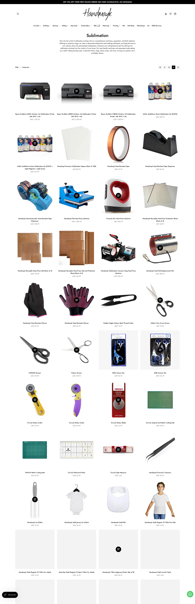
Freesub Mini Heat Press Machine (118, 218)
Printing (115, 26)
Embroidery (85, 26)
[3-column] (169, 67)
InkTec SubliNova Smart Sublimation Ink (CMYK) (160, 114)
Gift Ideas (130, 26)
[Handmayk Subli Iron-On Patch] (160, 549)
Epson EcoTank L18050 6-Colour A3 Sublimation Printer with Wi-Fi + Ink (118, 115)
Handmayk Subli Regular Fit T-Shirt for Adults (35, 572)
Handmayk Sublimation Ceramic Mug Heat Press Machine (118, 272)
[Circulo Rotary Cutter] (76, 400)
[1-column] (160, 67)
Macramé (74, 26)
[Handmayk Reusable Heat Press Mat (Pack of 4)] (35, 248)
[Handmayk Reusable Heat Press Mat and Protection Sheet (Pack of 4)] (76, 248)
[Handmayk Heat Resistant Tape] (118, 143)
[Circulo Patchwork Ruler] (76, 449)
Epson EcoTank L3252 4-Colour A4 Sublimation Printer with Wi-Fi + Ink (35, 115)
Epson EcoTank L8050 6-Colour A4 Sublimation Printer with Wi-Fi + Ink (76, 115)
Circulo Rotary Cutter (34, 423)
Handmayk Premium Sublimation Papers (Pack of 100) (76, 166)
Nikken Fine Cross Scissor (160, 323)
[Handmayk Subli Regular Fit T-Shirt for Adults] (35, 549)
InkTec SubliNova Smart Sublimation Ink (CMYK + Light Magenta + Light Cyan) (35, 167)
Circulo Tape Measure (118, 472)
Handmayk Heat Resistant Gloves (35, 323)
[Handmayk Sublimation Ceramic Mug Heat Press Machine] (118, 248)
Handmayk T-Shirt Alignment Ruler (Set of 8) (118, 572)
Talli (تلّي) (97, 26)
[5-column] (178, 67)
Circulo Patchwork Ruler (76, 472)
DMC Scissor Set (118, 373)
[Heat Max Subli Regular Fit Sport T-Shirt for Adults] (76, 549)
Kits (123, 26)
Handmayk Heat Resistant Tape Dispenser (160, 166)
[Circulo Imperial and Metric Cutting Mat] (160, 400)
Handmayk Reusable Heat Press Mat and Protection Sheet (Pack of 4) (76, 272)
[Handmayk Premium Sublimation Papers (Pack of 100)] (76, 143)
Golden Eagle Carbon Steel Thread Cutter (118, 323)
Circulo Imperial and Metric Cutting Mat (160, 423)
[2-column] (164, 67)
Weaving (106, 26)
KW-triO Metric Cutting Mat (35, 472)
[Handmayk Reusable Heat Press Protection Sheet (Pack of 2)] (160, 195)
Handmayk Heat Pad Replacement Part (160, 271)
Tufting (64, 26)
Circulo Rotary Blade (118, 423)
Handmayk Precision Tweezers (160, 472)
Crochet (36, 26)
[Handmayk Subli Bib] (118, 499)
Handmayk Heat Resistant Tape (118, 166)
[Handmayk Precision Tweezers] (160, 449)
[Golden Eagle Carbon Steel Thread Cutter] (118, 300)
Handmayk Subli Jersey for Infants (76, 522)
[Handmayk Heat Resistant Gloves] (35, 300)
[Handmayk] (97, 14)
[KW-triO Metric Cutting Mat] (35, 449)
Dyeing (55, 26)
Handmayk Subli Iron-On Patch (160, 572)
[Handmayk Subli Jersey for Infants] (76, 499)
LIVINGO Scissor (35, 373)
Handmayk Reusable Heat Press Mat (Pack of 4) (35, 271)
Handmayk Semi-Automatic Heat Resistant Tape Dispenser (35, 219)
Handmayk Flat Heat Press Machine (76, 218)
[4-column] (173, 67)
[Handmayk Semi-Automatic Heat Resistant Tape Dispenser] (35, 195)
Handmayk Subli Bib (118, 522)
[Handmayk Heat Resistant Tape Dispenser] (160, 143)
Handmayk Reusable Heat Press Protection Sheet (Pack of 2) (160, 219)
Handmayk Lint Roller (35, 522)
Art (148, 26)
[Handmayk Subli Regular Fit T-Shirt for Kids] (160, 499)
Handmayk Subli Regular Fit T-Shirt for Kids (160, 522)
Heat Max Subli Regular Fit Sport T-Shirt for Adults (76, 572)
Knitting (46, 26)
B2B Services (156, 26)
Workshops (141, 26)
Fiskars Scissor (76, 373)
